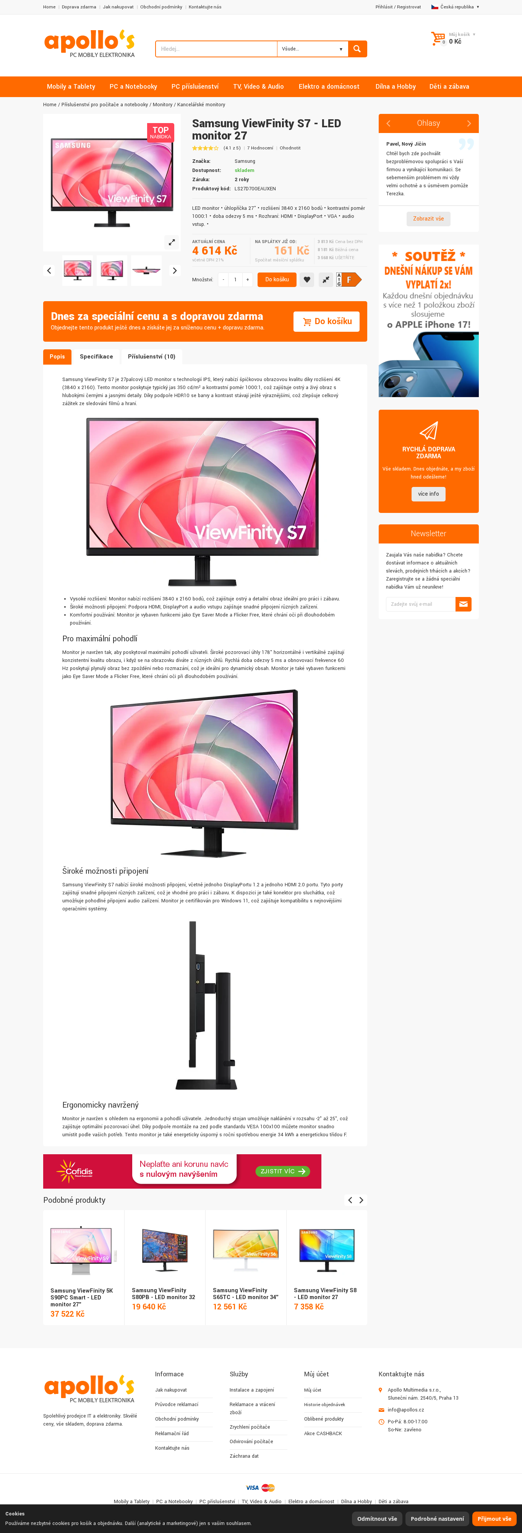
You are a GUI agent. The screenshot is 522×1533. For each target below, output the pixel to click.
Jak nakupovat (118, 7)
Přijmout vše (494, 1518)
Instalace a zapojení (252, 1390)
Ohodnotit (290, 148)
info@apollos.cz (406, 1409)
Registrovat (409, 7)
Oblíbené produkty (324, 1419)
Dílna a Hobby (356, 1501)
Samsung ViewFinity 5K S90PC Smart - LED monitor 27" (81, 1298)
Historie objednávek (324, 1405)
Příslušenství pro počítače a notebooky (105, 104)
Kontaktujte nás (205, 7)
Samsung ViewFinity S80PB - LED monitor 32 (163, 1293)
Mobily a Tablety (131, 1501)
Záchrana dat (244, 1456)
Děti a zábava (394, 1501)
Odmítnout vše (377, 1518)
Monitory (162, 104)
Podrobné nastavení (437, 1518)
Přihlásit (384, 7)
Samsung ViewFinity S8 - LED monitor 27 (325, 1293)
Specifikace (96, 357)
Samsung (245, 161)
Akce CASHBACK (323, 1433)
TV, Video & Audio (262, 1501)
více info (428, 494)
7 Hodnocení (260, 148)
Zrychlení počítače (250, 1427)
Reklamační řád (172, 1433)
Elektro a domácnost (311, 1501)
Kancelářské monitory (201, 104)
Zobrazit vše (428, 219)
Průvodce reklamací (176, 1404)
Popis (57, 357)
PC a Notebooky (174, 1501)
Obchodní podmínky (161, 7)
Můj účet (312, 1390)
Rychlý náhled (83, 1242)
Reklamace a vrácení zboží (252, 1408)
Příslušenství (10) (152, 357)
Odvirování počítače (251, 1441)
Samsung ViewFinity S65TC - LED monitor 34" (246, 1293)
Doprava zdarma (79, 7)
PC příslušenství (217, 1501)
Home (49, 7)
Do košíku (277, 280)
